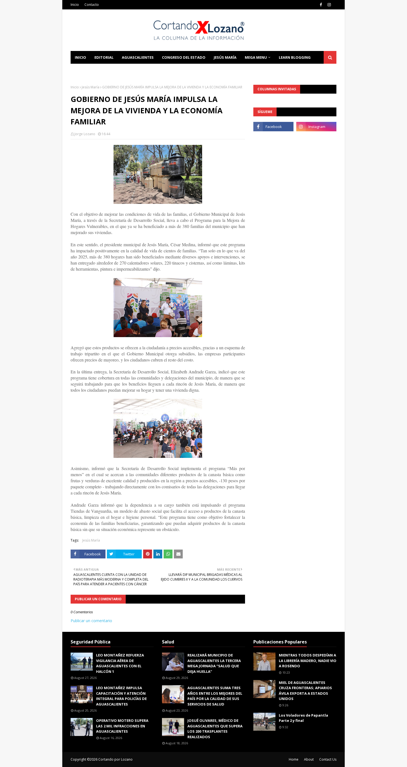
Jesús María (90, 87)
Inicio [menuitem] (80, 57)
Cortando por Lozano (115, 759)
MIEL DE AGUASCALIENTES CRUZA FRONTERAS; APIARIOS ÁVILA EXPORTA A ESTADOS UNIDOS (305, 690)
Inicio (75, 4)
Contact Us (327, 759)
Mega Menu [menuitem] (256, 57)
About (309, 759)
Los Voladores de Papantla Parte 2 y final (303, 718)
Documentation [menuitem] (91, 70)
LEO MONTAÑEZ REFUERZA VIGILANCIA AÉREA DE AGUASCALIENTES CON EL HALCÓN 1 (120, 663)
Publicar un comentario (91, 620)
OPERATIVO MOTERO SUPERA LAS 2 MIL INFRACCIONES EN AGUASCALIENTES (122, 726)
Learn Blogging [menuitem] (295, 57)
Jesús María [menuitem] (225, 57)
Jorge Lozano (84, 134)
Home (293, 759)
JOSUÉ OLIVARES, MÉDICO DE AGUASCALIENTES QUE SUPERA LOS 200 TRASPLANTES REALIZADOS (215, 728)
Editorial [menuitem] (104, 57)
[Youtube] (273, 138)
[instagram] (329, 4)
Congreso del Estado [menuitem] (183, 57)
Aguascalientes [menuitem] (138, 57)
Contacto (91, 4)
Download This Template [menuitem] (145, 70)
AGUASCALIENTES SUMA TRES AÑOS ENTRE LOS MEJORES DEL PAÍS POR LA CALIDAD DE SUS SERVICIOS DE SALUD (214, 696)
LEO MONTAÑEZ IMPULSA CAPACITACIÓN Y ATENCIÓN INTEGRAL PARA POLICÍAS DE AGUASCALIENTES (121, 696)
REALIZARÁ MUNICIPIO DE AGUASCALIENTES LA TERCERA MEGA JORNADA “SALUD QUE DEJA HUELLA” (214, 663)
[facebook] (320, 4)
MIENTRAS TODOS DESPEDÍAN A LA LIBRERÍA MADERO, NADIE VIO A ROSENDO (307, 660)
